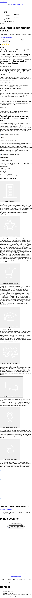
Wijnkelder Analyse (12, 18)
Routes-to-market (12, 15)
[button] (16, 7)
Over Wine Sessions (16, 523)
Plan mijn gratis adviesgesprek (16, 527)
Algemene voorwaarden (6, 579)
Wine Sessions (3, 2)
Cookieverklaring (27, 579)
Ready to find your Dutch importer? (16, 526)
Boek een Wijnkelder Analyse (16, 525)
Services (6, 12)
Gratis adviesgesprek (9, 21)
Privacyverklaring (17, 579)
